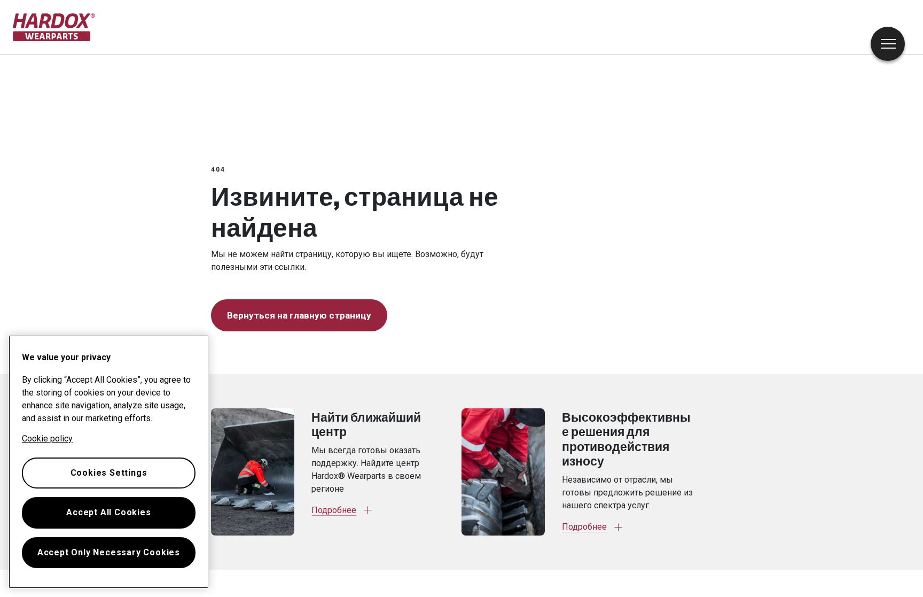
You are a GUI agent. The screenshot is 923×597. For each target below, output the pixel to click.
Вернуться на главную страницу (299, 315)
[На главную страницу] (54, 27)
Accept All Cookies (108, 512)
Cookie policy (47, 438)
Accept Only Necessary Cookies (108, 552)
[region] (109, 461)
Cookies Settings (109, 473)
